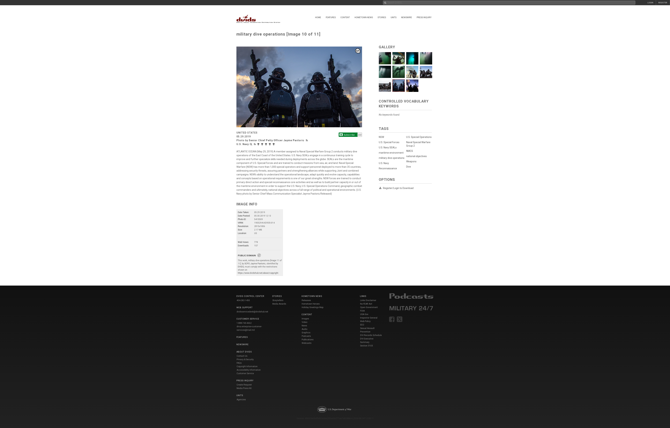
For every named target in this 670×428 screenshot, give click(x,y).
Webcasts (306, 343)
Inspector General (368, 318)
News (304, 325)
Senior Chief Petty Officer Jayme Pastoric (276, 140)
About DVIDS (244, 352)
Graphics (306, 332)
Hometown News (364, 17)
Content (345, 17)
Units (393, 17)
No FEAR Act (366, 304)
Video (304, 322)
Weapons (411, 161)
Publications (308, 339)
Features (331, 17)
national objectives (416, 156)
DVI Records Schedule (371, 335)
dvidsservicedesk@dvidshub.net (252, 311)
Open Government (369, 307)
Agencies (241, 399)
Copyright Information (247, 366)
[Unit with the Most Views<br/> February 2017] (262, 144)
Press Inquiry (424, 17)
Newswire (406, 17)
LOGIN (650, 3)
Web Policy (365, 321)
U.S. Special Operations (419, 137)
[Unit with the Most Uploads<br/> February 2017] (266, 144)
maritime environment (391, 152)
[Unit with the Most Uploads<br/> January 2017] (274, 144)
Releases (306, 300)
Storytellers (277, 300)
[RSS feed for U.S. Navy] (254, 144)
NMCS (409, 151)
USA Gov (364, 314)
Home (318, 17)
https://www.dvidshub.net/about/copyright (258, 273)
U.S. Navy (242, 144)
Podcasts (306, 336)
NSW (381, 137)
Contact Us (242, 356)
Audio (304, 329)
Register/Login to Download (398, 188)
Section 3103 (366, 345)
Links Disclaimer (368, 300)
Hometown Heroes (311, 304)
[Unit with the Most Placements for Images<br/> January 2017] (270, 144)
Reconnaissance (388, 168)
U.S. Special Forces (389, 142)
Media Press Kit (244, 388)
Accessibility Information (249, 370)
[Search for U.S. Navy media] (251, 144)
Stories (382, 17)
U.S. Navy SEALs (388, 147)
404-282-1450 (243, 300)
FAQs (239, 363)
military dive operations (391, 158)
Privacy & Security (245, 359)
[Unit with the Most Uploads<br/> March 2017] (258, 144)
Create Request (244, 385)
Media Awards (279, 304)
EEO (362, 325)
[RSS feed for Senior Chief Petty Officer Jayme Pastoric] (307, 140)
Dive (408, 166)
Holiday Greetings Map (312, 307)
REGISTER (662, 3)
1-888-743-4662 (244, 323)
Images (305, 318)
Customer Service (245, 373)
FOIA (362, 311)
